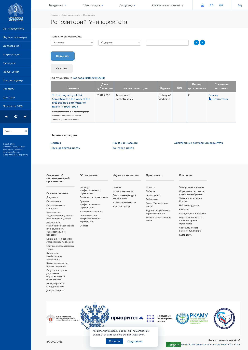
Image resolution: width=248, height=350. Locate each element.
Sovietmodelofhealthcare (71, 115)
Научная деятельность (65, 148)
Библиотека (152, 199)
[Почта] (211, 5)
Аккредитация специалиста (167, 5)
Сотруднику (126, 5)
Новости (150, 187)
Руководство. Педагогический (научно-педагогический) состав (59, 215)
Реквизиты (184, 209)
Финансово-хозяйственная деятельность (54, 256)
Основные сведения (57, 193)
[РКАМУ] (192, 318)
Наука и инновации (15, 38)
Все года (78, 77)
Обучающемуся (91, 5)
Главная (54, 15)
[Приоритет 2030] (127, 318)
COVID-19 (9, 98)
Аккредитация (11, 55)
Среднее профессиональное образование (90, 204)
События (150, 191)
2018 (88, 77)
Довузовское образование (94, 197)
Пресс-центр (11, 72)
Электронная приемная (191, 187)
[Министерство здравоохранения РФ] (62, 318)
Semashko (56, 115)
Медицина (9, 63)
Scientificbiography (81, 112)
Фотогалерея (153, 195)
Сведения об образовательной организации (58, 178)
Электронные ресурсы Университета (198, 142)
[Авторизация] (202, 5)
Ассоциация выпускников (192, 213)
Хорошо (114, 341)
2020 (101, 77)
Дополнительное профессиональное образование (90, 218)
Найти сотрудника (189, 205)
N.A (71, 112)
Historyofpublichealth (60, 112)
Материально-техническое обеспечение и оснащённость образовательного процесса (60, 228)
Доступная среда (55, 290)
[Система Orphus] (173, 344)
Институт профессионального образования (90, 190)
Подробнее (134, 341)
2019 (94, 77)
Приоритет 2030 (13, 106)
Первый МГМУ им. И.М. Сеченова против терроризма (191, 220)
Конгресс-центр (13, 81)
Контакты (8, 89)
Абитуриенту (56, 5)
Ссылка (213, 95)
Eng (240, 5)
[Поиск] (26, 131)
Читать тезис (220, 99)
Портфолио (89, 15)
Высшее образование (91, 211)
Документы (52, 197)
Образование (11, 46)
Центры (56, 142)
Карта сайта (185, 235)
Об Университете (13, 29)
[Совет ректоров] (224, 318)
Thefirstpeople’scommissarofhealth (65, 119)
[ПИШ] (159, 318)
